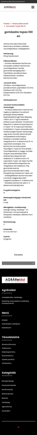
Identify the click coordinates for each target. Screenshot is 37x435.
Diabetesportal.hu (8, 352)
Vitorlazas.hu (6, 363)
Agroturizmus (7, 407)
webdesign (18, 297)
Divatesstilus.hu (7, 356)
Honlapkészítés (7, 297)
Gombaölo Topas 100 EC (16, 26)
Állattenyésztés (7, 394)
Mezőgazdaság (7, 381)
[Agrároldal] (9, 7)
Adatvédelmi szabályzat (11, 324)
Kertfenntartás (7, 390)
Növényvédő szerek (20, 23)
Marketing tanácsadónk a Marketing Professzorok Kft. (15, 302)
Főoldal (6, 23)
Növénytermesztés (9, 385)
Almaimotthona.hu (9, 344)
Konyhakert (6, 411)
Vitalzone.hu (6, 348)
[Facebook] (18, 427)
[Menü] (33, 7)
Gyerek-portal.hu (8, 359)
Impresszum (6, 328)
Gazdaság (6, 402)
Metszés (5, 398)
